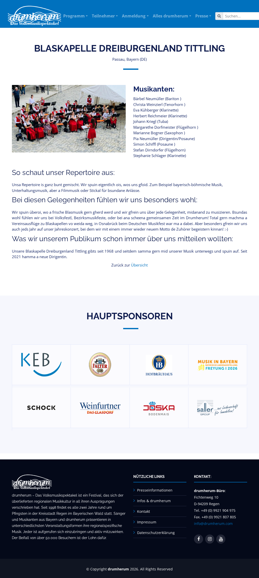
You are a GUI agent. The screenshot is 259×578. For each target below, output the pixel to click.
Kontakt (143, 511)
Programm (74, 16)
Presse (201, 16)
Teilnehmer (103, 16)
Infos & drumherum (154, 500)
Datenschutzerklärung (156, 532)
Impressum (146, 522)
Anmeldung (133, 16)
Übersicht (139, 265)
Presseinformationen (154, 490)
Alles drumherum (170, 16)
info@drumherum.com (213, 523)
